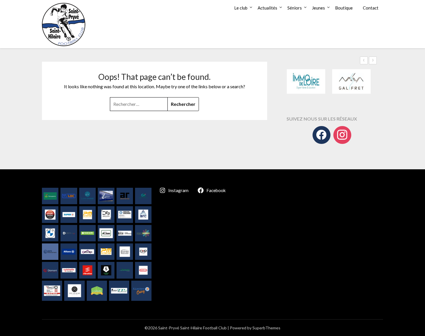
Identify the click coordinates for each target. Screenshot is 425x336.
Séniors (294, 7)
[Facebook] (321, 135)
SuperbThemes (266, 327)
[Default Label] (342, 135)
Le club (240, 7)
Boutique (344, 7)
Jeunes (318, 7)
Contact (370, 7)
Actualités (267, 7)
